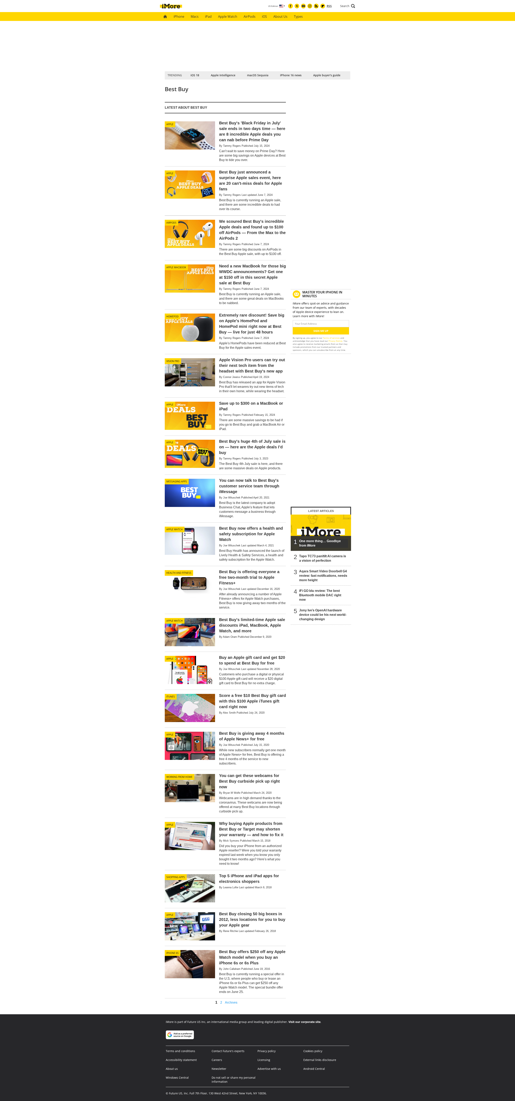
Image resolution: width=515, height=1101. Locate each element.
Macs (195, 16)
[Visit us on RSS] (316, 6)
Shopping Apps (175, 877)
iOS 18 (195, 75)
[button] (347, 6)
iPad (208, 16)
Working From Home (179, 777)
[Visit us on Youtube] (303, 6)
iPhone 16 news (291, 75)
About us (172, 1069)
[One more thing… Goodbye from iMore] (321, 533)
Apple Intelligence (223, 75)
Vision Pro (172, 361)
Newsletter (219, 1069)
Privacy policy (267, 1051)
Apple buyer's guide (326, 75)
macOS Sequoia (257, 75)
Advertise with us (269, 1069)
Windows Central (177, 1077)
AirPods (249, 16)
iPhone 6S (172, 953)
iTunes (170, 696)
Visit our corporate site (304, 1022)
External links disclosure (319, 1060)
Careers (217, 1060)
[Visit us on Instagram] (309, 6)
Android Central (314, 1069)
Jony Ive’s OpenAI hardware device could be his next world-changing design (322, 615)
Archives (231, 1002)
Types (298, 16)
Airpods (171, 222)
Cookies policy (312, 1051)
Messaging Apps (176, 481)
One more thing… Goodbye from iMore (320, 543)
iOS (264, 16)
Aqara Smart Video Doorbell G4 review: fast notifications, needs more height (323, 576)
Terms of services (331, 337)
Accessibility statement (181, 1060)
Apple (169, 124)
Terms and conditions (180, 1051)
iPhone (179, 16)
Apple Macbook (176, 267)
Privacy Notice (335, 340)
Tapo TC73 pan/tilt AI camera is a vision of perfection (322, 558)
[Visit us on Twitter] (297, 6)
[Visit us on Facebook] (290, 6)
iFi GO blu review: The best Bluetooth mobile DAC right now (320, 595)
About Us (280, 16)
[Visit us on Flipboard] (322, 6)
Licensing (264, 1060)
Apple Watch (227, 16)
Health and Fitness (178, 573)
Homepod (172, 316)
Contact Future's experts (228, 1051)
